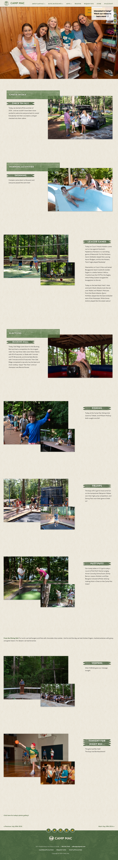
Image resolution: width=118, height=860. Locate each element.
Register (78, 3)
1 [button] (96, 7)
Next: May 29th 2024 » (106, 826)
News (68, 3)
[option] (102, 13)
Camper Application (46, 850)
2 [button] (108, 7)
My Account (108, 3)
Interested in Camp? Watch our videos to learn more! (102, 13)
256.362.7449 (65, 846)
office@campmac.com (78, 846)
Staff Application (75, 850)
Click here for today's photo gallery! (16, 815)
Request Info (89, 3)
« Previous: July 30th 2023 (13, 826)
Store (99, 3)
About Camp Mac (38, 3)
